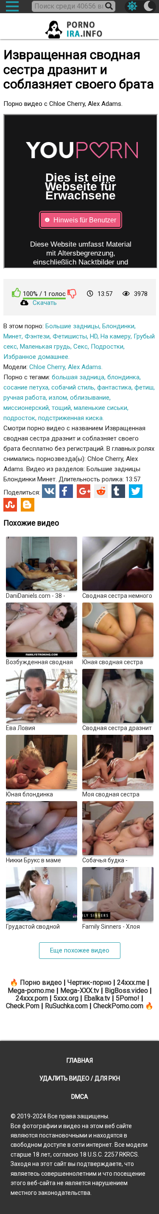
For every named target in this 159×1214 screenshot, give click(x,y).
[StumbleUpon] (10, 505)
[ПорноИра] (80, 27)
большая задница (78, 377)
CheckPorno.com (118, 1006)
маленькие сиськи (100, 408)
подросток (19, 418)
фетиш (143, 387)
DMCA (79, 1096)
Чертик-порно (89, 982)
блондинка (123, 377)
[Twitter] (135, 491)
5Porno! (127, 998)
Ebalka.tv (97, 998)
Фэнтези (37, 336)
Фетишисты (70, 336)
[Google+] (83, 491)
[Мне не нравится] (72, 293)
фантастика (114, 387)
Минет (12, 336)
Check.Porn (22, 1006)
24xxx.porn (32, 998)
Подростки (107, 346)
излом (58, 397)
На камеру (115, 336)
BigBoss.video (126, 991)
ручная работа (24, 397)
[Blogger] (27, 505)
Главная (80, 1060)
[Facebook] (66, 491)
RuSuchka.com (66, 1006)
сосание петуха (25, 387)
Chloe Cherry (47, 367)
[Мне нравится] (16, 292)
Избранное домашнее (35, 357)
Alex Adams (84, 367)
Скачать (45, 303)
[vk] (49, 491)
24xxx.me (131, 982)
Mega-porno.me (31, 991)
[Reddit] (101, 491)
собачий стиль (72, 387)
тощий (61, 408)
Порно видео (41, 982)
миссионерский (26, 408)
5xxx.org (65, 998)
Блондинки (118, 326)
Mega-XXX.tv (79, 991)
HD (94, 336)
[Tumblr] (118, 491)
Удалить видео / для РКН (79, 1078)
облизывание (89, 397)
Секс (80, 346)
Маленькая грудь (45, 346)
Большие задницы (72, 326)
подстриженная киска (70, 418)
